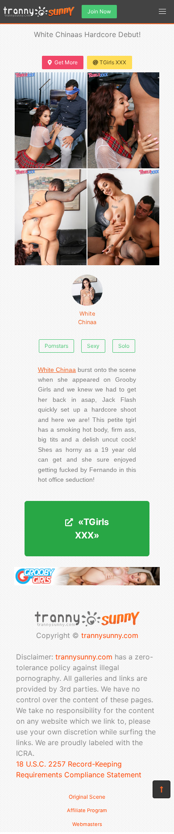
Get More (66, 62)
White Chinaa (87, 317)
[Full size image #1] (123, 120)
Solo (123, 345)
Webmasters (87, 824)
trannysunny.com (109, 635)
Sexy (93, 345)
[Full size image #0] (51, 120)
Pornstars (56, 345)
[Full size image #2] (51, 217)
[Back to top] (161, 789)
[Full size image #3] (123, 217)
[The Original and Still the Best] (87, 582)
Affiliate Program (87, 810)
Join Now (99, 11)
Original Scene (87, 796)
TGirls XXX (112, 62)
